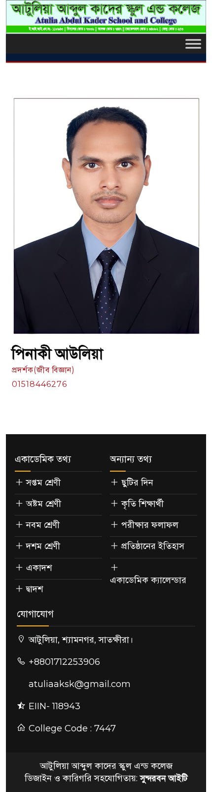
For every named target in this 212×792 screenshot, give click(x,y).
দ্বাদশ (34, 589)
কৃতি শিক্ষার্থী (142, 503)
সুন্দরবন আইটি (163, 778)
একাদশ (39, 567)
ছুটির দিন (137, 482)
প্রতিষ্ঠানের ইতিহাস (152, 546)
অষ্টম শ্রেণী (43, 503)
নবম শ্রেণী (43, 524)
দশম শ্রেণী (43, 546)
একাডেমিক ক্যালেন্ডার (148, 580)
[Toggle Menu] (193, 43)
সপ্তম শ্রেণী (43, 482)
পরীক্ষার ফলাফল (149, 524)
